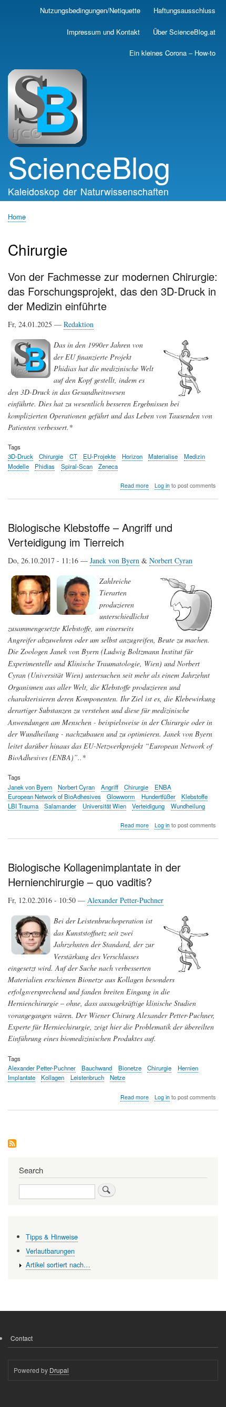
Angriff (109, 787)
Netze (117, 1077)
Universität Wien (104, 806)
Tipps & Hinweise (52, 1237)
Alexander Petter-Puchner (125, 900)
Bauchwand (96, 1068)
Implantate (21, 1077)
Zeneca (108, 466)
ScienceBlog (89, 166)
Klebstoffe (194, 796)
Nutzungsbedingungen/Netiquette (90, 10)
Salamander (60, 806)
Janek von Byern (114, 560)
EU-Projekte (99, 456)
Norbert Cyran (170, 560)
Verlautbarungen (50, 1251)
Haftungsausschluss (184, 10)
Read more (134, 485)
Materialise (163, 456)
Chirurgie (51, 456)
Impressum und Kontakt (103, 32)
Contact (22, 1338)
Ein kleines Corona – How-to (172, 53)
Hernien (188, 1068)
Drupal (59, 1370)
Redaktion (79, 324)
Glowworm (121, 796)
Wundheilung (188, 806)
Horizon (132, 456)
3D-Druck (20, 456)
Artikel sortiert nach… (58, 1264)
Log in (162, 485)
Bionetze (129, 1068)
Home (17, 217)
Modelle (18, 466)
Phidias (45, 466)
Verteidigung (148, 806)
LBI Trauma (23, 806)
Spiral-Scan (77, 466)
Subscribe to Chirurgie (12, 1144)
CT (73, 456)
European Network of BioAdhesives (54, 796)
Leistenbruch (87, 1077)
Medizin (194, 456)
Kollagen (52, 1077)
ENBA (163, 787)
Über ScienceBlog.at (184, 32)
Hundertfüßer (158, 796)
